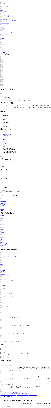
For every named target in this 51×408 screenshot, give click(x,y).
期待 (1, 283)
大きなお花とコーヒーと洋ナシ (7, 280)
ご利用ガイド (14, 392)
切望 (1, 264)
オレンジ (5, 144)
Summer (2, 207)
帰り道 (1, 233)
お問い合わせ (8, 392)
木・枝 (4, 139)
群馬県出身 (5, 135)
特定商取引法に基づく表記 (6, 32)
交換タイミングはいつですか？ (8, 354)
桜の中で (2, 258)
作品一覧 (5, 53)
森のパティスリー (4, 235)
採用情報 (2, 28)
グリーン (5, 142)
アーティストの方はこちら (22, 395)
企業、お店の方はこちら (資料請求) (8, 395)
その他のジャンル (7, 134)
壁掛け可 (5, 146)
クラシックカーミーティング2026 (7, 253)
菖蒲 (1, 242)
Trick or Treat (3, 230)
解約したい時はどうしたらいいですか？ (10, 357)
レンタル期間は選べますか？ (8, 349)
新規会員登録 (3, 406)
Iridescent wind (3, 246)
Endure (1, 210)
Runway (2, 271)
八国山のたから (3, 223)
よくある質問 (3, 154)
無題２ (1, 199)
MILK (1, 216)
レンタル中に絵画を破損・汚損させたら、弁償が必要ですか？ (15, 353)
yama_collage (3, 91)
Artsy (4, 137)
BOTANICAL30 (3, 244)
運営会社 (2, 27)
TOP (4, 52)
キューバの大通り (4, 269)
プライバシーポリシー (5, 30)
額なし (4, 133)
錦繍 (1, 275)
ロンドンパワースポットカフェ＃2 (8, 256)
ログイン (9, 406)
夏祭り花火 (2, 261)
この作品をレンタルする (5, 98)
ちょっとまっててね (4, 278)
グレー (4, 143)
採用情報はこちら (33, 395)
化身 (1, 266)
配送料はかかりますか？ (7, 350)
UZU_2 (2, 205)
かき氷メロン (3, 228)
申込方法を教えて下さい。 (7, 348)
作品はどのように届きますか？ (8, 356)
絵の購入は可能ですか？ (7, 352)
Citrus (1, 239)
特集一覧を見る (3, 310)
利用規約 (2, 33)
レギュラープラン (7, 132)
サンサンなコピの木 (4, 225)
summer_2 (2, 203)
